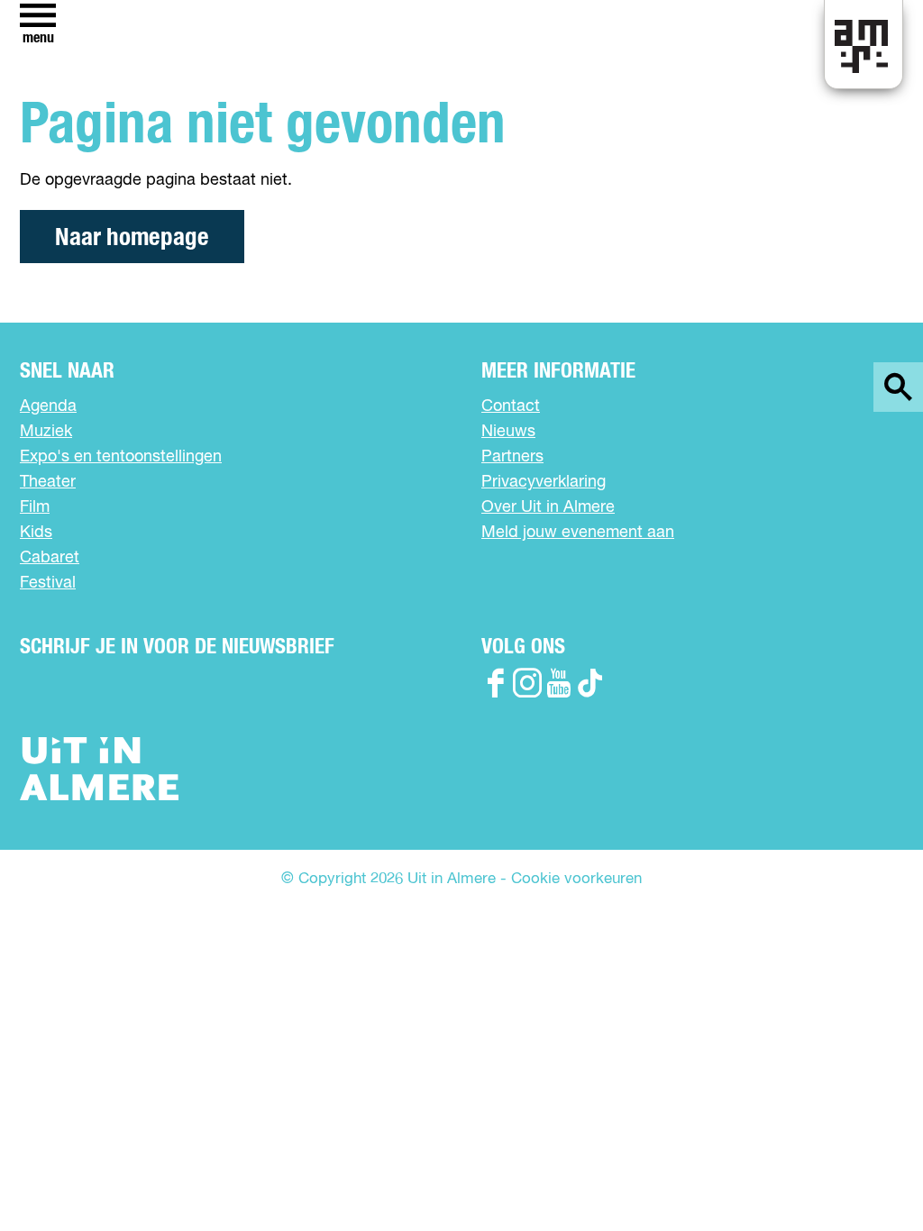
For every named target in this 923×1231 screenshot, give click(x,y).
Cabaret (49, 558)
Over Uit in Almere (548, 507)
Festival (48, 583)
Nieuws (508, 432)
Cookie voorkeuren (576, 879)
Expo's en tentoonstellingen (121, 457)
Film (35, 507)
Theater (48, 482)
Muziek (46, 432)
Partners (512, 457)
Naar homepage (132, 237)
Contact (510, 406)
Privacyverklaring (543, 482)
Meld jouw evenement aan (577, 532)
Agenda (48, 406)
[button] (868, 1176)
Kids (36, 532)
